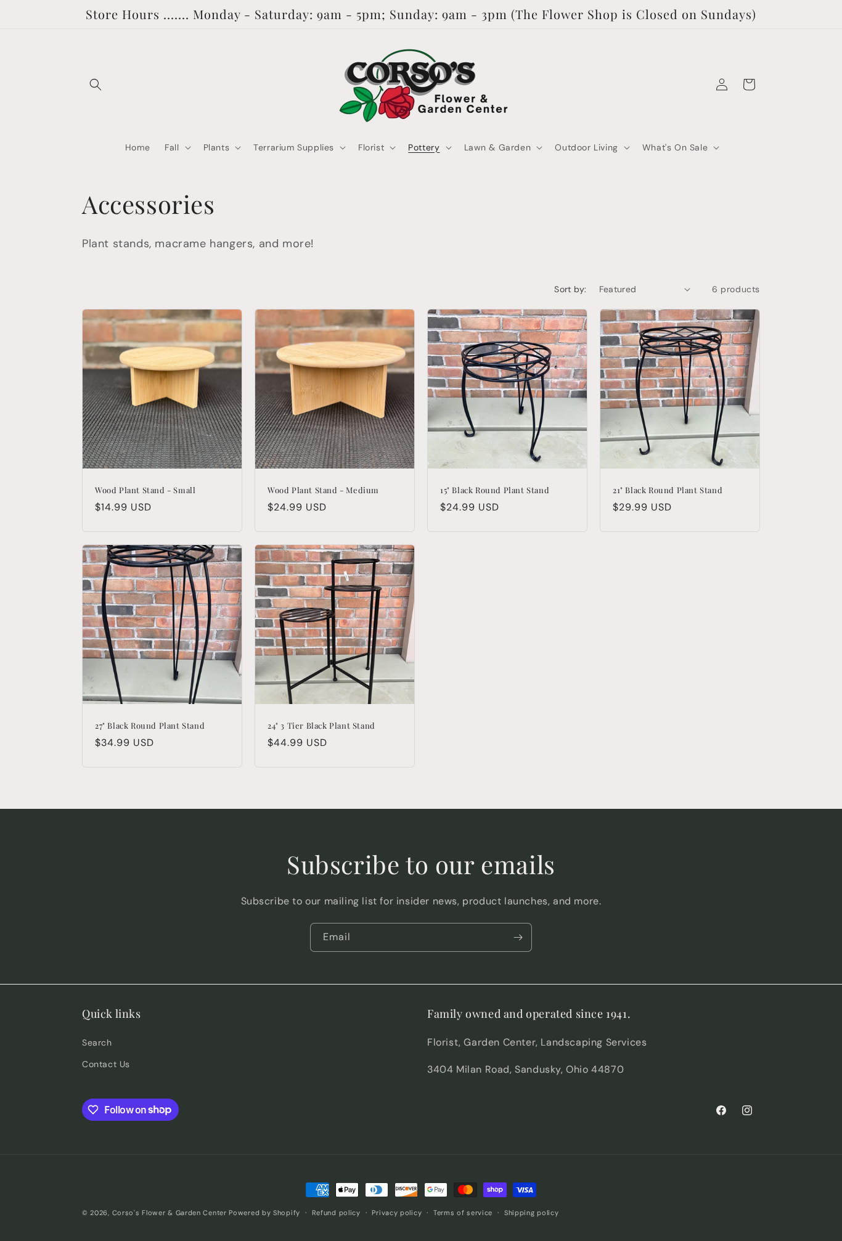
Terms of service (463, 1212)
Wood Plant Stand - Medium (323, 490)
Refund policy (336, 1212)
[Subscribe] (517, 937)
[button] (95, 84)
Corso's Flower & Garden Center (169, 1212)
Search (97, 1041)
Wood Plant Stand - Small (145, 490)
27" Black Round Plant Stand (150, 726)
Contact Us (106, 1063)
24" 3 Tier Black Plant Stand (321, 726)
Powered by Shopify (264, 1212)
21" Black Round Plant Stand (667, 490)
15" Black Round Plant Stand (494, 490)
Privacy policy (397, 1212)
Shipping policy (531, 1212)
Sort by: (570, 289)
